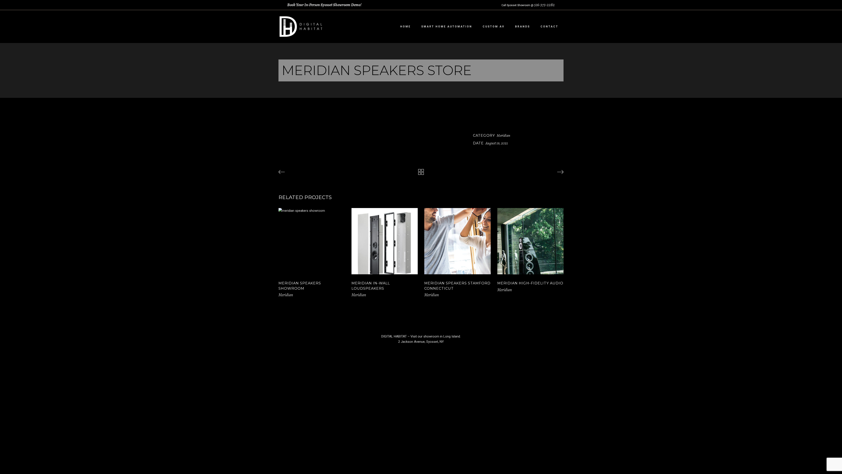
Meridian (503, 135)
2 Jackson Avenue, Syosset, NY (421, 342)
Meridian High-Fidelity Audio (530, 283)
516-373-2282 (544, 5)
